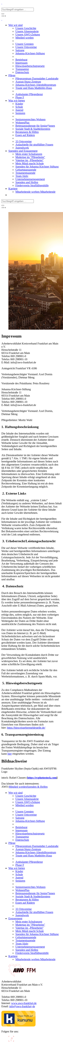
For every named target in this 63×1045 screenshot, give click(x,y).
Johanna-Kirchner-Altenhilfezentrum (35, 852)
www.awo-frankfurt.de (24, 1003)
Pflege (11, 842)
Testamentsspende (25, 940)
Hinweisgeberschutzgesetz (30, 833)
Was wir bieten (16, 868)
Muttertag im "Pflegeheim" (30, 924)
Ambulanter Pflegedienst (29, 861)
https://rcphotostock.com (42, 777)
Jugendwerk (22, 915)
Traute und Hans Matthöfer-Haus (33, 855)
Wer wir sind (15, 792)
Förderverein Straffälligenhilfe (32, 953)
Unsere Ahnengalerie (27, 798)
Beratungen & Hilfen (27, 899)
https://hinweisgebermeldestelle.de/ (26, 727)
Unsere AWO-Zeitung (27, 802)
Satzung (19, 817)
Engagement (15, 918)
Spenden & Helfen (37, 786)
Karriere (13, 956)
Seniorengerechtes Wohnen (30, 887)
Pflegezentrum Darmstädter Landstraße (36, 846)
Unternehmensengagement (30, 946)
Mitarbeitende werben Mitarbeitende (35, 959)
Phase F (19, 864)
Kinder (19, 871)
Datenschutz (22, 839)
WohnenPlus (22, 890)
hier (10, 753)
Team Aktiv (21, 943)
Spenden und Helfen (26, 949)
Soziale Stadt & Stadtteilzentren (32, 896)
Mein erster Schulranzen (28, 921)
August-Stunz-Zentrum (28, 849)
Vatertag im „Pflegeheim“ (29, 927)
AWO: (5, 786)
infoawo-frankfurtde (22, 1006)
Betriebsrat (21, 827)
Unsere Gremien (24, 811)
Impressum (21, 830)
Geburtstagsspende (25, 937)
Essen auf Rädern (25, 902)
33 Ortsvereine (23, 909)
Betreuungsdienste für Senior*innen (35, 893)
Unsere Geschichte (25, 795)
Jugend (19, 877)
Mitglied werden (18, 786)
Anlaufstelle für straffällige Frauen (34, 912)
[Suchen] (2, 13)
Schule (19, 874)
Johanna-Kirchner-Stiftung (30, 820)
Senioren (20, 880)
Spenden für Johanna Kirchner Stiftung (37, 934)
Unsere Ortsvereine (26, 814)
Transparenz (22, 836)
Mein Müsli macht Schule (29, 931)
